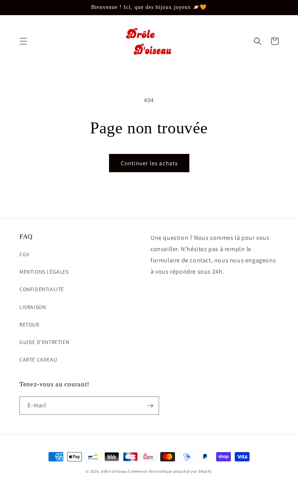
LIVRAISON (32, 307)
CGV (24, 254)
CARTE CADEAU (38, 359)
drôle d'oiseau (114, 471)
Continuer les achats (149, 163)
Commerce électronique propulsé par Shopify (170, 471)
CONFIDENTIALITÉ (41, 289)
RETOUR (29, 324)
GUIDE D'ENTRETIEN (44, 342)
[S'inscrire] (150, 405)
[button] (23, 41)
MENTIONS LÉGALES (44, 271)
